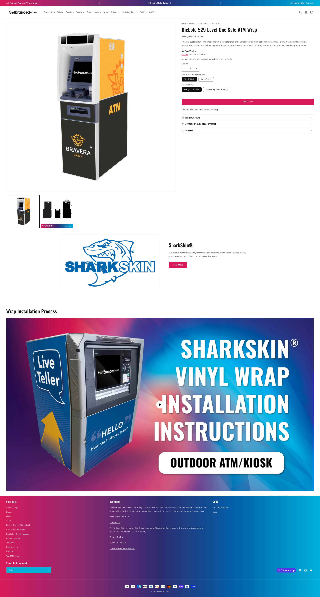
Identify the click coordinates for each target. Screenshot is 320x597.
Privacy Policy (116, 537)
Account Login (12, 507)
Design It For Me (191, 89)
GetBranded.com (163, 591)
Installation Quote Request (17, 534)
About (8, 521)
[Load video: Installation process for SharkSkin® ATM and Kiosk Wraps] (160, 404)
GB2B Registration (220, 507)
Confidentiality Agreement (122, 548)
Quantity (185, 64)
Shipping (185, 55)
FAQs (8, 516)
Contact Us (115, 522)
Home (184, 23)
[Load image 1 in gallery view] (23, 211)
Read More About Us (119, 516)
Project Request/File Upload (24, 3)
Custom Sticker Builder (16, 529)
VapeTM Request (13, 556)
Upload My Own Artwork (217, 89)
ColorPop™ (206, 79)
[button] (69, 12)
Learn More (177, 265)
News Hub (10, 551)
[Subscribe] (48, 570)
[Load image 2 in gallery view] (57, 211)
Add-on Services (13, 538)
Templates (10, 543)
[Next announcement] (220, 3)
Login (215, 512)
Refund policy (12, 547)
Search (9, 512)
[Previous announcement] (99, 3)
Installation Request (304, 3)
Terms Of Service (118, 542)
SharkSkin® (189, 79)
